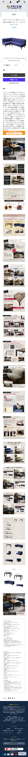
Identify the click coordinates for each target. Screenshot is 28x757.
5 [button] (9, 58)
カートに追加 (14, 75)
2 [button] (4, 58)
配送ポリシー (19, 732)
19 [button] (15, 60)
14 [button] (25, 58)
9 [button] (16, 58)
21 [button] (19, 60)
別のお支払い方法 (14, 83)
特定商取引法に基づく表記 (8, 730)
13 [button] (23, 58)
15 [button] (8, 60)
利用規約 (20, 730)
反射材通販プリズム (14, 752)
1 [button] (2, 58)
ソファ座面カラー (7, 65)
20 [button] (17, 60)
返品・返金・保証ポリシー (20, 728)
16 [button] (10, 60)
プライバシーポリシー (8, 732)
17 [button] (12, 60)
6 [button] (11, 58)
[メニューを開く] (3, 2)
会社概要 (8, 728)
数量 (4, 70)
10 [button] (18, 58)
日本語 (17, 749)
